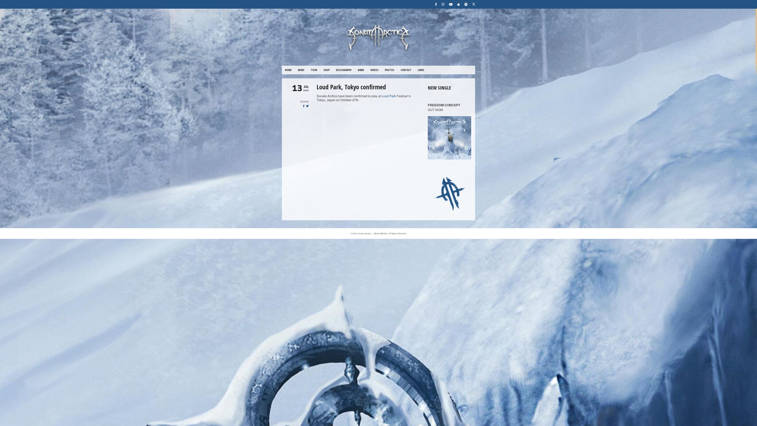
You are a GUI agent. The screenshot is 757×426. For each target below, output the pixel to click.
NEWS (301, 70)
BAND (361, 70)
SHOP (326, 70)
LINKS (421, 70)
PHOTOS (389, 70)
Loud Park (388, 96)
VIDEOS (374, 70)
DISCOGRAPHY (343, 70)
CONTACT (406, 70)
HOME (288, 70)
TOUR (314, 70)
